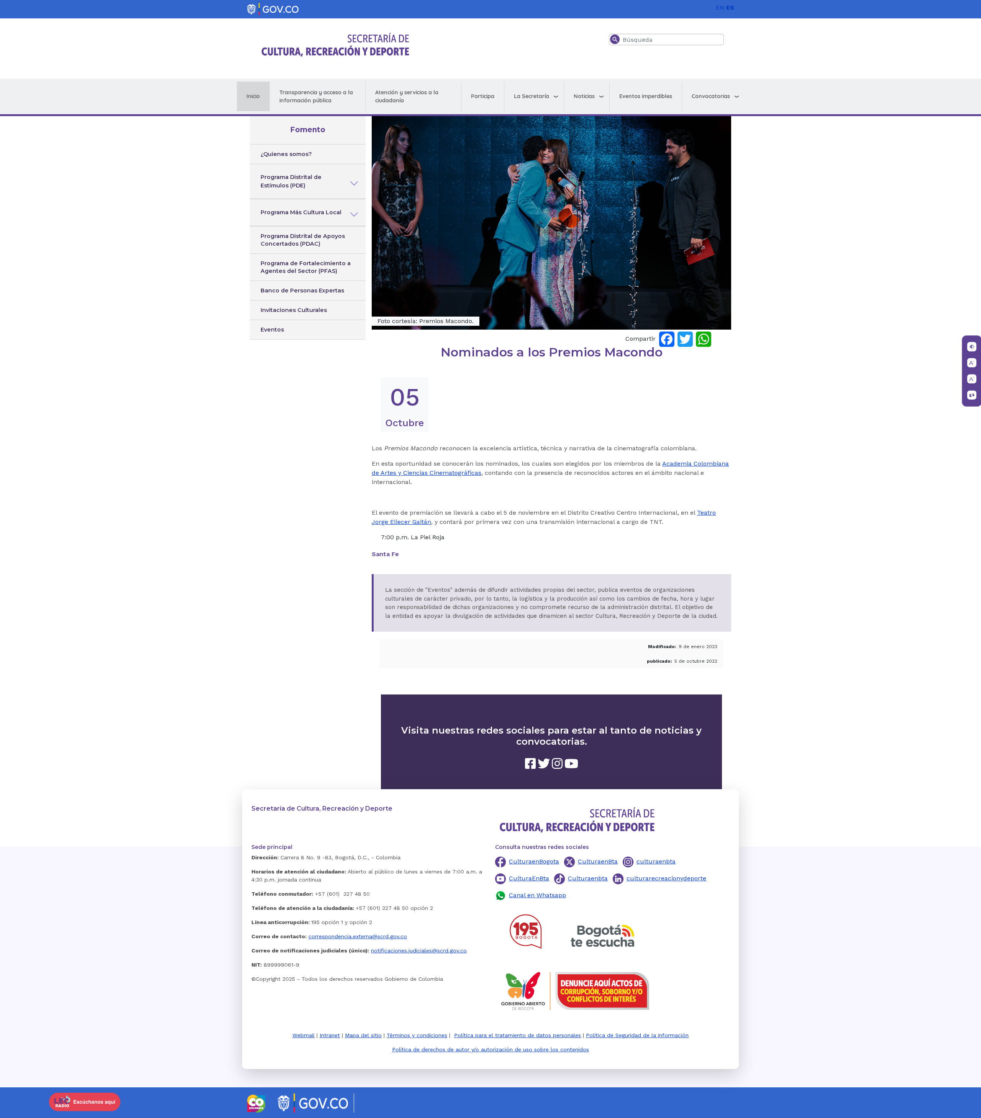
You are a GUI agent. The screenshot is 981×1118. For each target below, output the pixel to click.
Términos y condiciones (417, 1035)
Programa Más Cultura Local (301, 212)
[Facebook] (666, 338)
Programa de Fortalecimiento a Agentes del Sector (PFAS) (306, 267)
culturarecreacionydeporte (666, 878)
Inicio (253, 96)
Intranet (330, 1035)
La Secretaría (531, 96)
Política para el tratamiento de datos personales (517, 1035)
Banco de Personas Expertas (302, 290)
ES (730, 7)
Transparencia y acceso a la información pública (316, 96)
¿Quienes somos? (286, 154)
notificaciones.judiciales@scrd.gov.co (419, 950)
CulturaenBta (598, 861)
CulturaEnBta (529, 878)
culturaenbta (656, 861)
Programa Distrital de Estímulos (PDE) (291, 181)
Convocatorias (711, 96)
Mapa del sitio (363, 1035)
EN (720, 7)
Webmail (303, 1035)
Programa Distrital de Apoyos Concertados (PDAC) (303, 240)
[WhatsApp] (703, 338)
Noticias (584, 96)
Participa (482, 96)
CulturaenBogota (534, 861)
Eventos (272, 329)
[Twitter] (685, 338)
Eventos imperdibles (645, 96)
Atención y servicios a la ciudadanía (406, 96)
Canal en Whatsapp (537, 895)
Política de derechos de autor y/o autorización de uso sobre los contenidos (490, 1049)
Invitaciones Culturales (294, 310)
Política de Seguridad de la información (637, 1035)
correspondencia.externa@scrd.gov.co (357, 936)
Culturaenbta (588, 878)
